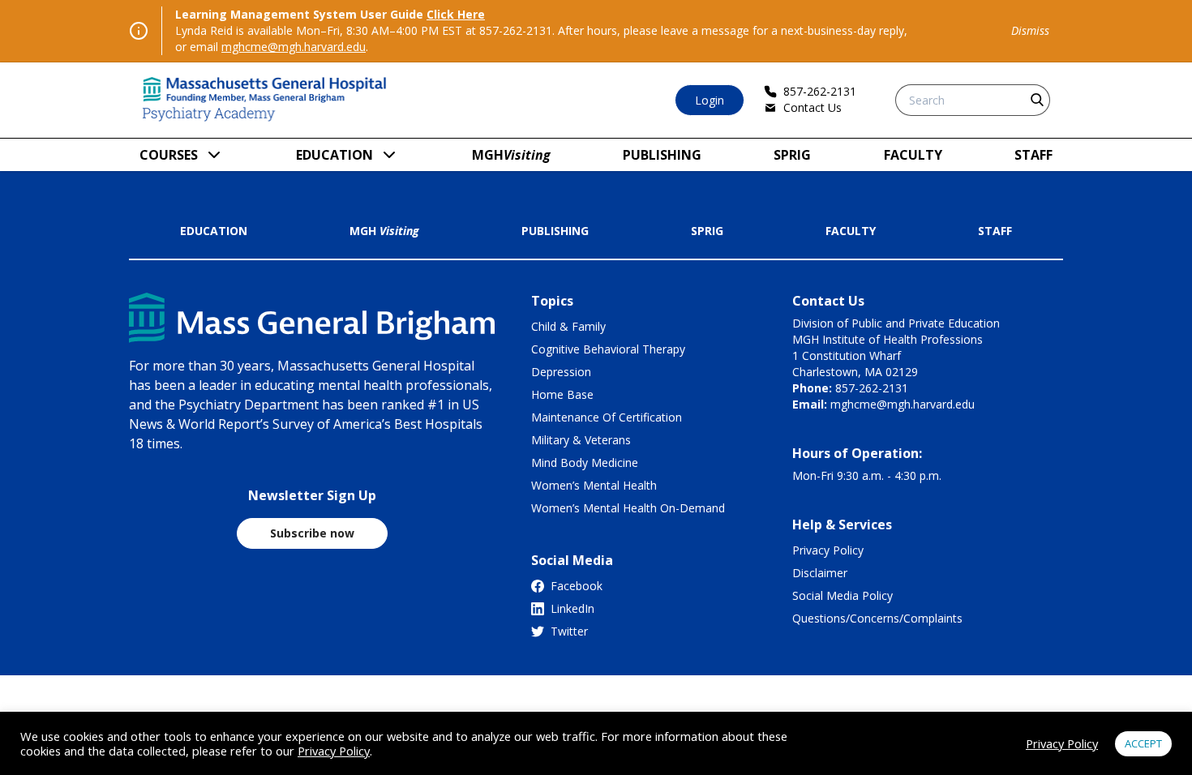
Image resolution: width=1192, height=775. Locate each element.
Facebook (576, 585)
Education (334, 155)
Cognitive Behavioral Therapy (608, 349)
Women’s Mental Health (594, 485)
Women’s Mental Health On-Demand (628, 508)
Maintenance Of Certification (606, 417)
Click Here (456, 14)
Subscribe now (312, 533)
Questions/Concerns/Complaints (877, 618)
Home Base (562, 394)
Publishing (662, 155)
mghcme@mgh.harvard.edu (293, 46)
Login (709, 100)
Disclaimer (819, 572)
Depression (561, 371)
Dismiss (1030, 30)
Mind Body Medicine (584, 462)
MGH (511, 155)
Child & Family (568, 326)
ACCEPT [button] (1143, 743)
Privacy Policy (828, 550)
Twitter (569, 631)
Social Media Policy (842, 595)
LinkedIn (572, 608)
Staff (1033, 155)
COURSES (168, 155)
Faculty (913, 155)
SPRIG (792, 155)
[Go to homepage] (265, 100)
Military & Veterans (581, 439)
